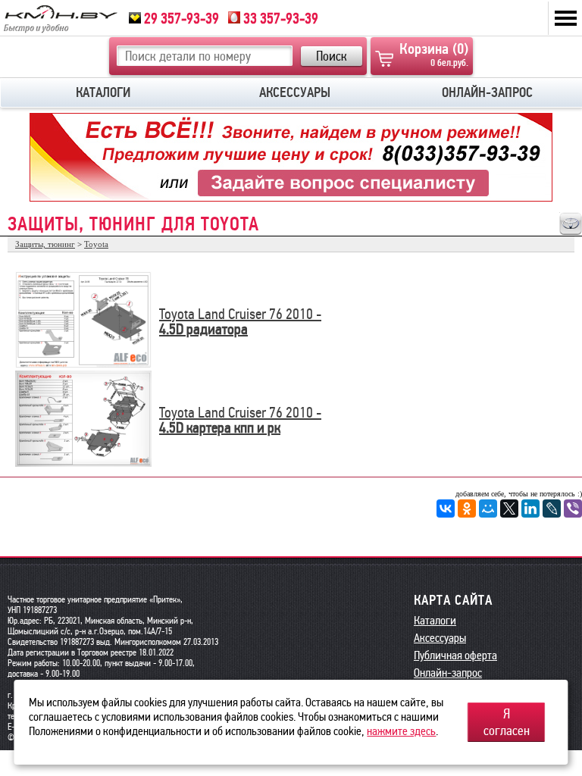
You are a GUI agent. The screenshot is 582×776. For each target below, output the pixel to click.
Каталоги (435, 620)
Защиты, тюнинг (45, 244)
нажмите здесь (401, 731)
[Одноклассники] (467, 508)
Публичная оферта (455, 655)
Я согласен (506, 722)
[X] (509, 508)
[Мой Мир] (488, 508)
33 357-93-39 (279, 18)
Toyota (96, 244)
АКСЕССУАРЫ (294, 92)
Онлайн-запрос (448, 672)
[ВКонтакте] (445, 508)
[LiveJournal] (552, 508)
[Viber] (573, 508)
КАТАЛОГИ (103, 92)
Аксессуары (440, 637)
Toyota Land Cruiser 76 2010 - (240, 314)
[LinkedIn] (530, 508)
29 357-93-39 (180, 18)
